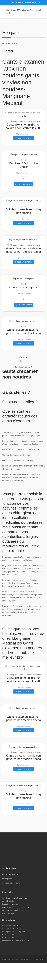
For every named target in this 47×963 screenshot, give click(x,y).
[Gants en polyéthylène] (23, 278)
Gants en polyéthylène (23, 287)
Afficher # (23, 357)
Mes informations (32, 2)
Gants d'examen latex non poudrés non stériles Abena (23, 331)
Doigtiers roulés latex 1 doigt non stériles (24, 211)
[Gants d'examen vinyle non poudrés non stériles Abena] (23, 239)
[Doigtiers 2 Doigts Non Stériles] (23, 154)
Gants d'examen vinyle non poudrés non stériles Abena (23, 250)
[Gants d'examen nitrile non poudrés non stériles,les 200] (23, 114)
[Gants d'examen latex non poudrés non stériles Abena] (23, 321)
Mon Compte (17, 2)
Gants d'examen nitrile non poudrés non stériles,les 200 (23, 126)
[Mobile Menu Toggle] (4, 12)
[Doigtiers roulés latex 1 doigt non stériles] (23, 200)
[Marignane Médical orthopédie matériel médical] (23, 12)
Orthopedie (7, 878)
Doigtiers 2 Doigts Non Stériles (23, 165)
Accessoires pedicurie (11, 883)
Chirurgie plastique (10, 874)
